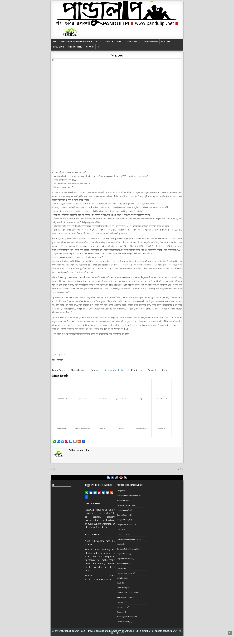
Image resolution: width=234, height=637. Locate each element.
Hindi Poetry (122, 588)
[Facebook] (112, 477)
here (111, 579)
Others (119, 41)
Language (108, 41)
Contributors (122, 534)
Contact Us (90, 47)
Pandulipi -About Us (133, 41)
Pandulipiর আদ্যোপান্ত (151, 41)
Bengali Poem (122, 510)
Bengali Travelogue (124, 525)
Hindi (119, 583)
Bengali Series (122, 515)
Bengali (120, 491)
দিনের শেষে (117, 55)
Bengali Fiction (123, 500)
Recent (119, 612)
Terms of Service (58, 47)
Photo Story (121, 607)
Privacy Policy (166, 41)
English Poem (122, 563)
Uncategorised (123, 622)
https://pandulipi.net (115, 370)
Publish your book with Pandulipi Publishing (75, 41)
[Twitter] (108, 477)
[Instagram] (116, 477)
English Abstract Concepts (127, 549)
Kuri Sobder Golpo (124, 597)
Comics (120, 530)
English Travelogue (124, 573)
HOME (54, 41)
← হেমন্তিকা (54, 469)
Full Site (98, 41)
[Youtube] (121, 477)
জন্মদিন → (180, 469)
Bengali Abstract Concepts (127, 496)
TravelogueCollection (125, 617)
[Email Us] (125, 477)
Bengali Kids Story (124, 505)
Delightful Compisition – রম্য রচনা (129, 539)
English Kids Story (124, 559)
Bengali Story (122, 520)
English (120, 544)
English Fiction (123, 554)
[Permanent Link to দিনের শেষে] (117, 106)
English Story (122, 568)
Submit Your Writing (75, 47)
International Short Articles (128, 593)
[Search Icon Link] (99, 47)
